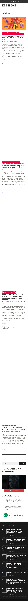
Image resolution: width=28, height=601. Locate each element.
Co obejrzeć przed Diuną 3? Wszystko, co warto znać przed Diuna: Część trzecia (15, 549)
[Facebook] (9, 1)
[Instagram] (11, 1)
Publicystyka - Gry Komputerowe (13, 34)
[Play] (14, 482)
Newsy (13, 291)
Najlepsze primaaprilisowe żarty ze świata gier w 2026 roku (13, 37)
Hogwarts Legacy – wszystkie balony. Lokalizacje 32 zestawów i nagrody (16, 557)
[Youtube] (16, 1)
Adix (5, 41)
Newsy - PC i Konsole (9, 292)
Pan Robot (7, 431)
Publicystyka (15, 32)
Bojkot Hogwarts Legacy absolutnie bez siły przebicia (13, 428)
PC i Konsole (6, 32)
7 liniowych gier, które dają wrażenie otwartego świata (13, 166)
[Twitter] (14, 1)
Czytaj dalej (4, 59)
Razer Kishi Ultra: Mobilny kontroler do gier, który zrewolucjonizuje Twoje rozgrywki (12, 297)
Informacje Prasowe (10, 301)
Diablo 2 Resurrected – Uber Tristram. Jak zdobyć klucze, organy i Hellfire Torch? (16, 541)
